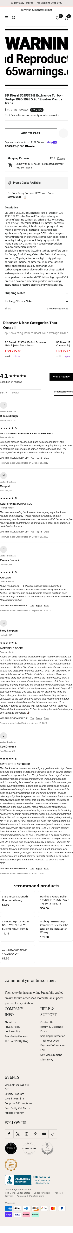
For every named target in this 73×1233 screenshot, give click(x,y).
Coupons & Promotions (18, 1103)
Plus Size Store (36, 1195)
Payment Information (52, 1045)
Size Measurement (51, 1055)
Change (61, 158)
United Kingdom (42, 1192)
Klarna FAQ (46, 1059)
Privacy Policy (12, 1026)
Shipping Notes (15, 293)
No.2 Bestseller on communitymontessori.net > (32, 115)
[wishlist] (58, 17)
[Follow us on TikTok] (52, 1133)
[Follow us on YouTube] (44, 1133)
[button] (63, 133)
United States (23, 1192)
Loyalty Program (14, 1094)
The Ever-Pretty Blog (16, 1041)
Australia (21, 1195)
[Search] (14, 17)
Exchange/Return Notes (18, 301)
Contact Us (46, 1022)
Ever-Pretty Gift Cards (17, 1108)
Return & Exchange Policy (51, 1029)
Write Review (61, 377)
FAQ (42, 1050)
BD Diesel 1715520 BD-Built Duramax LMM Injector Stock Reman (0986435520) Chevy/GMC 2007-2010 (25, 344)
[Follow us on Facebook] (9, 1133)
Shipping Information (52, 1036)
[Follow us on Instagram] (26, 1133)
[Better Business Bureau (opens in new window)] (29, 1180)
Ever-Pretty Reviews (16, 1036)
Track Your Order (50, 1040)
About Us (10, 1022)
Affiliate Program (14, 1112)
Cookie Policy (12, 1031)
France (57, 1192)
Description (11, 207)
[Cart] (66, 18)
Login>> (15, 356)
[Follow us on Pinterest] (35, 1133)
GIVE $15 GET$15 (14, 1098)
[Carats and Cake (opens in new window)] (29, 1148)
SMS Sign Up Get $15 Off (17, 1087)
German (9, 1195)
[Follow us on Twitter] (17, 1133)
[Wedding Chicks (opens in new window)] (11, 1148)
